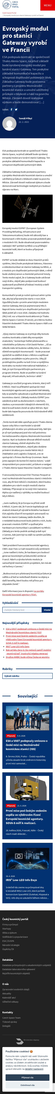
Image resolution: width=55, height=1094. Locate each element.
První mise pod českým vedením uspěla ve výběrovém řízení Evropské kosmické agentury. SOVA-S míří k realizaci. (29, 639)
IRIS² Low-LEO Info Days (17, 646)
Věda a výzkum (9, 932)
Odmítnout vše (28, 1085)
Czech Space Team (11, 1017)
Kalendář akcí (9, 997)
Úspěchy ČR (8, 949)
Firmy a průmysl (10, 924)
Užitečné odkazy (10, 1001)
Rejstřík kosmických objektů (16, 973)
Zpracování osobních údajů (15, 989)
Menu (47, 5)
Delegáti (6, 1025)
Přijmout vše (27, 1077)
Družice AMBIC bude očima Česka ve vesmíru (27, 656)
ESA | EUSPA (8, 940)
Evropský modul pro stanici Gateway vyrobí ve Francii (24, 15)
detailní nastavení (34, 1069)
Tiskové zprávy (9, 1021)
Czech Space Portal (9, 13)
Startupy (6, 928)
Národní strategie (11, 945)
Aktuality (6, 993)
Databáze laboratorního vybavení (18, 969)
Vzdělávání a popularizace (15, 936)
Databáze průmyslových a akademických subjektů (26, 965)
